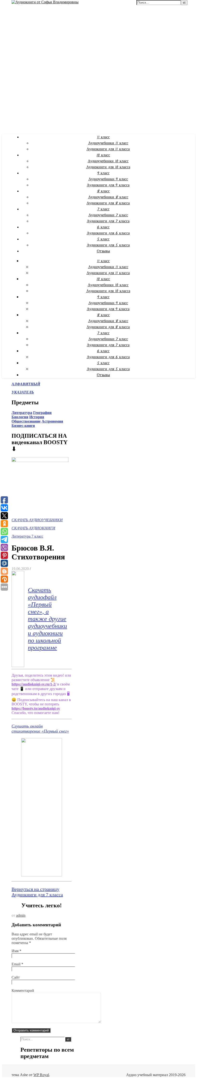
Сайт (16, 977)
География (42, 413)
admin (20, 915)
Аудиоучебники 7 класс (108, 215)
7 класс (103, 209)
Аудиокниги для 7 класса (108, 221)
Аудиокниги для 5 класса (108, 245)
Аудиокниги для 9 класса (108, 185)
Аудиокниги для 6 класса (108, 233)
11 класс (103, 137)
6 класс (103, 227)
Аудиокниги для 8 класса (108, 203)
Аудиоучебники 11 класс (108, 143)
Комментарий (23, 990)
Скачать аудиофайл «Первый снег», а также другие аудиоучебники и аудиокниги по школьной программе (47, 619)
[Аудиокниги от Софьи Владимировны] (45, 2)
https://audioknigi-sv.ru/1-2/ (34, 684)
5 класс (103, 239)
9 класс (103, 173)
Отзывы (103, 251)
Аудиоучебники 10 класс (108, 161)
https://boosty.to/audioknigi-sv (36, 708)
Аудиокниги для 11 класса (108, 149)
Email (17, 964)
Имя (16, 951)
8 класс (103, 191)
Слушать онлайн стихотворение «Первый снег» (40, 728)
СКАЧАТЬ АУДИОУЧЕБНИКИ (37, 520)
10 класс (103, 155)
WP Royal (41, 1075)
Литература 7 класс (27, 536)
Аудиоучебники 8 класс (108, 197)
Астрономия (52, 421)
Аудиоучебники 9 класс (108, 179)
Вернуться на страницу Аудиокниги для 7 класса (37, 891)
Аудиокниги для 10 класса (108, 167)
